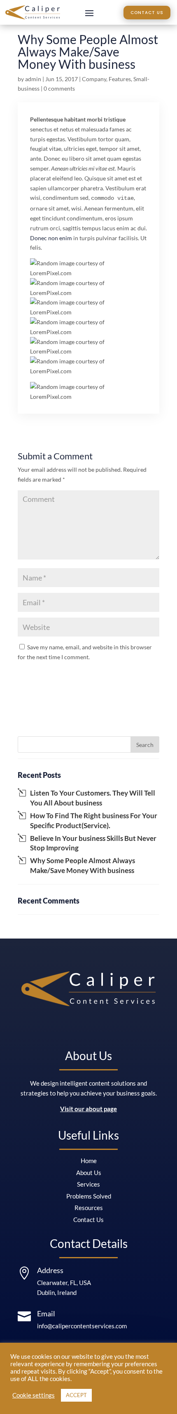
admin (33, 78)
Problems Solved (88, 1196)
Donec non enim (51, 237)
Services (88, 1184)
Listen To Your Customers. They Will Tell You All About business (92, 798)
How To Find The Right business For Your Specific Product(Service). (93, 820)
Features (120, 78)
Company (94, 78)
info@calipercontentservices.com (82, 1326)
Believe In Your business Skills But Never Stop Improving (93, 843)
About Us (88, 1172)
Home (89, 1160)
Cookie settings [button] (33, 1395)
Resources (89, 1207)
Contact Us (146, 12)
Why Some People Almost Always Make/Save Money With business (82, 865)
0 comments (59, 88)
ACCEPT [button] (76, 1395)
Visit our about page (88, 1108)
